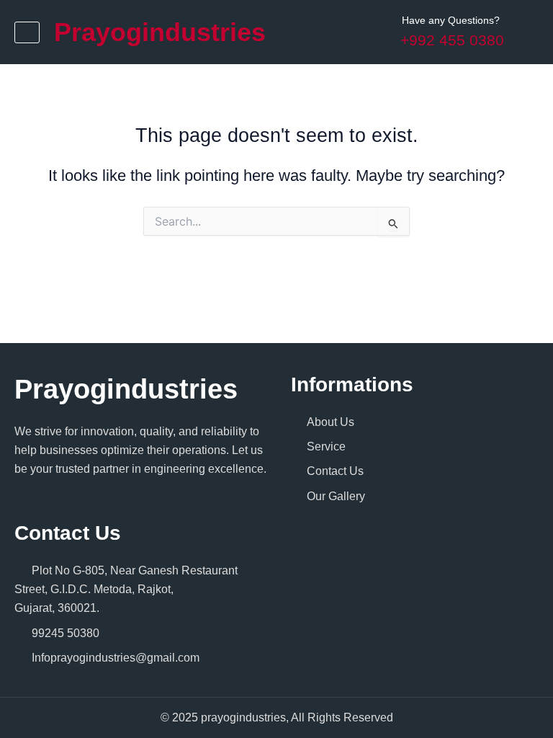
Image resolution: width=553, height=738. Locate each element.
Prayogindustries (160, 32)
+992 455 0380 (452, 40)
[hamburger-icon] (27, 32)
